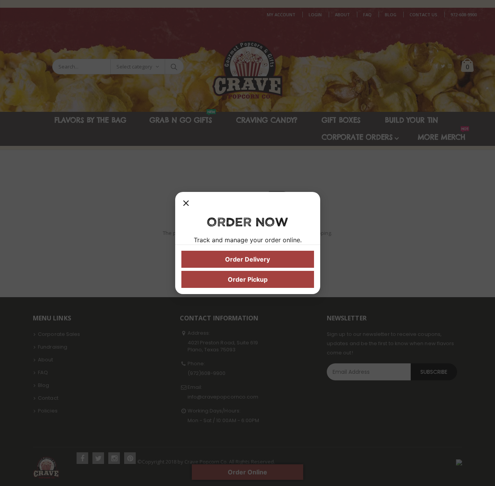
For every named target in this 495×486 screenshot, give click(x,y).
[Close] (186, 206)
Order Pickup (248, 279)
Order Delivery (247, 259)
